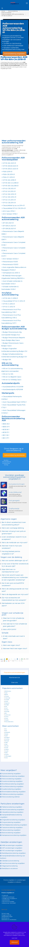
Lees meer (14, 938)
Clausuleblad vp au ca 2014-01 (14, 205)
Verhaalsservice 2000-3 (11, 273)
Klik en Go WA (8, 374)
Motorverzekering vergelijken (11, 779)
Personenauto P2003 (10, 264)
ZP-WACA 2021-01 (9, 226)
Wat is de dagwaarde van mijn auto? (15, 594)
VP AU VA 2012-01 (9, 191)
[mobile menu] (26, 3)
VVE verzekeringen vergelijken (12, 850)
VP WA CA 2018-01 (6, 15)
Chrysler (7, 699)
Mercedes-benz (9, 721)
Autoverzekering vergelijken (11, 773)
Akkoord (14, 942)
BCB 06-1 (6, 429)
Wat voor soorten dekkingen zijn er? (15, 560)
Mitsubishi (7, 732)
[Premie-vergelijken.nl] (14, 3)
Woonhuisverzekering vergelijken (13, 809)
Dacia (6, 701)
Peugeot (7, 737)
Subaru (7, 749)
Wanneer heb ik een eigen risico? (15, 648)
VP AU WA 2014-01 (9, 197)
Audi (6, 692)
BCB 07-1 (6, 432)
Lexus (6, 718)
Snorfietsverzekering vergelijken (12, 786)
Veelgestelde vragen (7, 916)
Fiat (6, 706)
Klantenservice (14, 677)
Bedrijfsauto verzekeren (10, 868)
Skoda (6, 746)
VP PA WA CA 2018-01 (10, 183)
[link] (14, 660)
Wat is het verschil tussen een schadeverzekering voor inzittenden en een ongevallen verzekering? (15, 577)
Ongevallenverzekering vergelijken (13, 820)
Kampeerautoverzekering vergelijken (14, 835)
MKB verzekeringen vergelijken (12, 845)
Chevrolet (7, 698)
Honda (6, 709)
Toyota (6, 754)
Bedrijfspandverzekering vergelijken (14, 853)
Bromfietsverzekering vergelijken (13, 784)
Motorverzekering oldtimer (11, 797)
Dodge (7, 704)
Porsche (7, 739)
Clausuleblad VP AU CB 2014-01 (14, 208)
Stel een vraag (5, 913)
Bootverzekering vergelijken (11, 832)
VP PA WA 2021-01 (9, 163)
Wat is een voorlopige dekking (13, 528)
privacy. (23, 935)
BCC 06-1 (6, 435)
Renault (7, 740)
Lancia (6, 716)
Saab (6, 742)
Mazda (6, 720)
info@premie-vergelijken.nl (10, 898)
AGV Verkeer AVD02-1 (11, 259)
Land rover (8, 715)
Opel (6, 735)
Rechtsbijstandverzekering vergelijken (14, 825)
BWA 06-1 (6, 424)
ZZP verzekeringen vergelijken (12, 848)
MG (6, 729)
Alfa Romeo (8, 691)
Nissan (6, 734)
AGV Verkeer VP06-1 (10, 214)
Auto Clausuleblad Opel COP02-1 (15, 402)
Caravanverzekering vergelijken (12, 827)
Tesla (6, 752)
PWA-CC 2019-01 (9, 177)
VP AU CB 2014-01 (9, 203)
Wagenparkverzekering (10, 866)
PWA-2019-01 (7, 171)
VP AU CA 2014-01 (9, 200)
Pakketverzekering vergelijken (12, 807)
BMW (6, 694)
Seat (6, 744)
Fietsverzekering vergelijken (11, 830)
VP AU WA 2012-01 (9, 194)
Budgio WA (7, 359)
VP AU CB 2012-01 (9, 188)
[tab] (14, 672)
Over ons (14, 682)
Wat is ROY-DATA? (9, 629)
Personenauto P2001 (10, 262)
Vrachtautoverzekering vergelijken (13, 863)
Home (3, 11)
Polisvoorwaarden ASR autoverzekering (12, 14)
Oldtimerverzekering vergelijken (12, 794)
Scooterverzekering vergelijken (12, 781)
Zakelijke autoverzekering (10, 861)
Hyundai (7, 711)
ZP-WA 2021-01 (8, 223)
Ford (6, 708)
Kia (6, 713)
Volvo (6, 757)
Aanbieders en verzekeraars (9, 919)
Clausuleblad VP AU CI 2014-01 (14, 301)
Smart (6, 747)
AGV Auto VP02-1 (9, 211)
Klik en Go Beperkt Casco (12, 377)
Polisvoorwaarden (6, 12)
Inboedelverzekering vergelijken (12, 812)
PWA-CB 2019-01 (9, 174)
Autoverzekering (13, 11)
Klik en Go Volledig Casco (12, 380)
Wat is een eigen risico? (11, 645)
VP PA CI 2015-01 (9, 304)
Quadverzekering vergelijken (11, 789)
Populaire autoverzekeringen (14, 672)
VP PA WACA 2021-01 (10, 169)
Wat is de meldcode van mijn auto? (14, 542)
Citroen (7, 696)
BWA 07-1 (6, 427)
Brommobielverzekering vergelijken (14, 791)
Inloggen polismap (6, 915)
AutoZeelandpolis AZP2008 (13, 389)
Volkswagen (8, 756)
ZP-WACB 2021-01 (9, 228)
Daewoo (7, 703)
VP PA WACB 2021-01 (10, 166)
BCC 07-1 (6, 438)
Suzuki (6, 751)
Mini (6, 730)
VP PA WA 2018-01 (9, 180)
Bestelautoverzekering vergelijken (13, 776)
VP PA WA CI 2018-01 (10, 298)
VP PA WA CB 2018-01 (10, 186)
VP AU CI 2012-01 (9, 307)
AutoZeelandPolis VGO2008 (13, 387)
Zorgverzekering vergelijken (11, 822)
